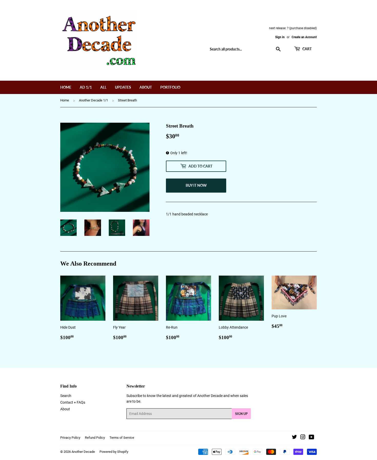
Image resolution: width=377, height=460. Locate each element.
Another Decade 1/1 (93, 100)
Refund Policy (95, 438)
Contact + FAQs (72, 402)
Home (65, 87)
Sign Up (241, 414)
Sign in (280, 37)
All (103, 87)
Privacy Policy (70, 438)
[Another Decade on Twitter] (294, 438)
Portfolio (170, 87)
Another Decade (83, 452)
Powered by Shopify (114, 452)
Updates (123, 87)
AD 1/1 (86, 87)
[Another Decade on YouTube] (311, 438)
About (146, 87)
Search (65, 396)
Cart (307, 49)
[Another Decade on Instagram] (302, 438)
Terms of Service (122, 438)
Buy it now (196, 185)
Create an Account (304, 37)
